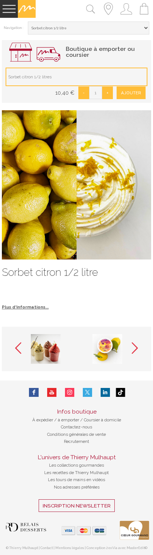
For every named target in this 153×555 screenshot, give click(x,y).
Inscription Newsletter (77, 506)
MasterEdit (136, 548)
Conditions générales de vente (76, 434)
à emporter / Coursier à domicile (89, 419)
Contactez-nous (76, 427)
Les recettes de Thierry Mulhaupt (76, 472)
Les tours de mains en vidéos (76, 479)
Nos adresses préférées (77, 487)
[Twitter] (87, 392)
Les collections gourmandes (76, 465)
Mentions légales (69, 548)
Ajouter (131, 92)
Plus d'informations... (25, 307)
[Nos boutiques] (108, 16)
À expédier (43, 419)
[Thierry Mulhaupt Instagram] (69, 392)
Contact (46, 548)
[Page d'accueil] (27, 16)
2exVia (112, 548)
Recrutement (76, 441)
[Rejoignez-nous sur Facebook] (33, 392)
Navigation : (13, 28)
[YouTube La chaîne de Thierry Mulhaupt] (51, 392)
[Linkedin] (105, 392)
